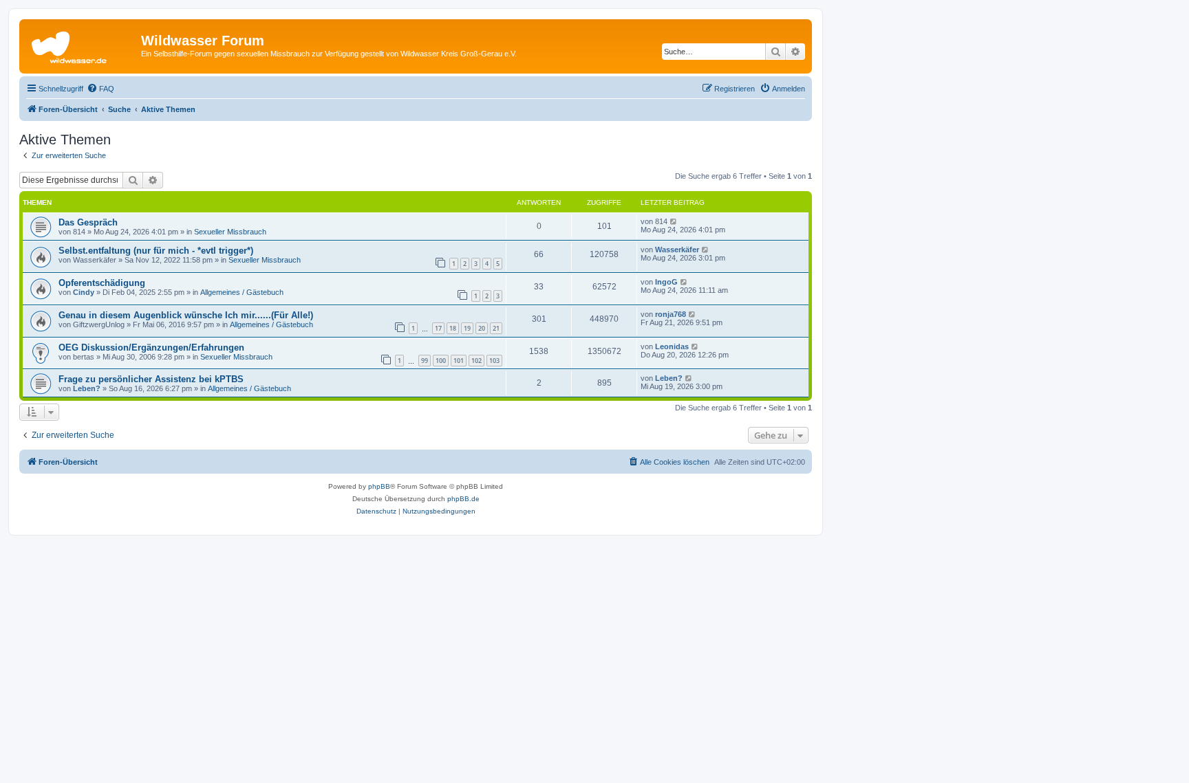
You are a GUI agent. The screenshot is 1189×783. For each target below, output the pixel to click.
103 (494, 360)
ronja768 (670, 314)
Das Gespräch (88, 222)
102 (476, 360)
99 (424, 360)
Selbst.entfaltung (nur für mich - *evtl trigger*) (155, 250)
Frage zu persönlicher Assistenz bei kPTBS (151, 379)
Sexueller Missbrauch (230, 232)
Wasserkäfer (677, 249)
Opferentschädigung (101, 283)
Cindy (83, 292)
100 (441, 360)
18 (452, 328)
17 (438, 328)
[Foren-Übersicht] (82, 45)
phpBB (379, 486)
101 (458, 360)
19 (467, 328)
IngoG (666, 282)
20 (481, 328)
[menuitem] (100, 88)
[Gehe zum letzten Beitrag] (674, 221)
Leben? (86, 388)
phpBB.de (463, 499)
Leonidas (672, 346)
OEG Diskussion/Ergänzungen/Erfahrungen (151, 347)
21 (496, 328)
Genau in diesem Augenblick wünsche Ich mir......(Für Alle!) (185, 315)
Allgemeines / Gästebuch (241, 292)
